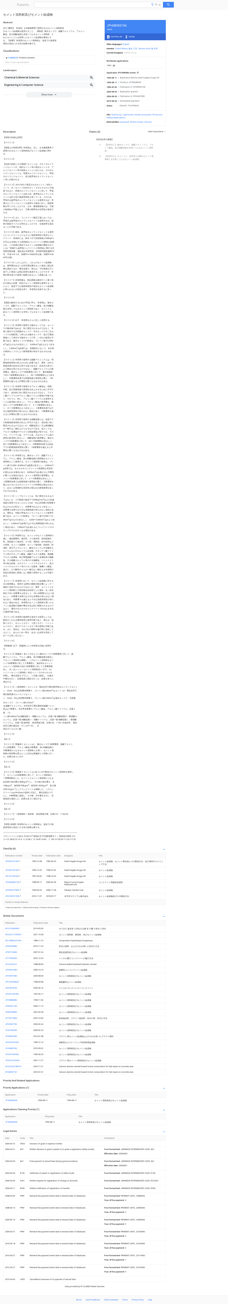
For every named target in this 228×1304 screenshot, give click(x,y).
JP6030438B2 (11, 946)
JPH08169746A (12, 870)
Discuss (148, 122)
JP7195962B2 (11, 958)
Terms (125, 1300)
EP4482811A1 (11, 1072)
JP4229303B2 (11, 1030)
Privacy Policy (138, 1300)
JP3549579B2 (11, 976)
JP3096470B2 (11, 970)
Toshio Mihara (121, 48)
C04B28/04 (13, 58)
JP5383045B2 (11, 1036)
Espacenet (124, 122)
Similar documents (143, 114)
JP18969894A (11, 1100)
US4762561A (11, 964)
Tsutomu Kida (144, 48)
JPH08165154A (12, 861)
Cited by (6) (116, 114)
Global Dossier (136, 122)
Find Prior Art (116, 36)
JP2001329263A (12, 1060)
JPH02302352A (12, 1042)
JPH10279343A (12, 876)
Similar (131, 36)
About (79, 1300)
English (126, 44)
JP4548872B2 (11, 1048)
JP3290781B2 (11, 988)
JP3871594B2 (11, 952)
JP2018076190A (12, 896)
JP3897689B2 (11, 1012)
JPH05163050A (12, 1054)
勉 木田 (154, 48)
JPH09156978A (12, 994)
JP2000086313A (12, 882)
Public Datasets (111, 1300)
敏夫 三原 (133, 48)
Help (150, 1300)
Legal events (128, 114)
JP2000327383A (12, 890)
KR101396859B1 (12, 928)
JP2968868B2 (11, 1000)
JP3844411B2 (11, 1006)
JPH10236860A (12, 982)
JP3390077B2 (11, 1024)
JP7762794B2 (11, 1018)
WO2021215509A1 (13, 934)
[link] (20, 57)
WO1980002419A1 (13, 940)
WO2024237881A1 (13, 1066)
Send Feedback (93, 1300)
